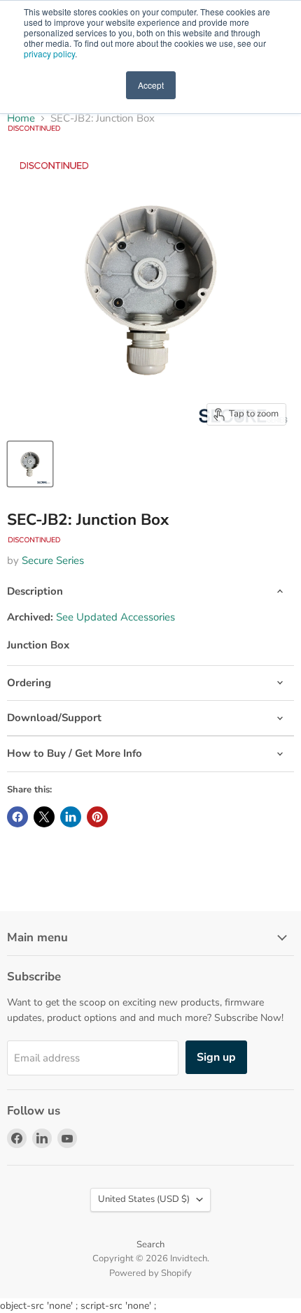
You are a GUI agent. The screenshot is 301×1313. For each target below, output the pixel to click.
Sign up (216, 1057)
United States (144, 1199)
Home (21, 118)
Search (150, 1244)
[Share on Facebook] (17, 816)
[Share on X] (44, 816)
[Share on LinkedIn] (70, 816)
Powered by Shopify (150, 1273)
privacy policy (49, 53)
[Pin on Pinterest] (97, 816)
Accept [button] (151, 85)
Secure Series (53, 560)
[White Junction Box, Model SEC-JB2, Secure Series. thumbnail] (30, 464)
